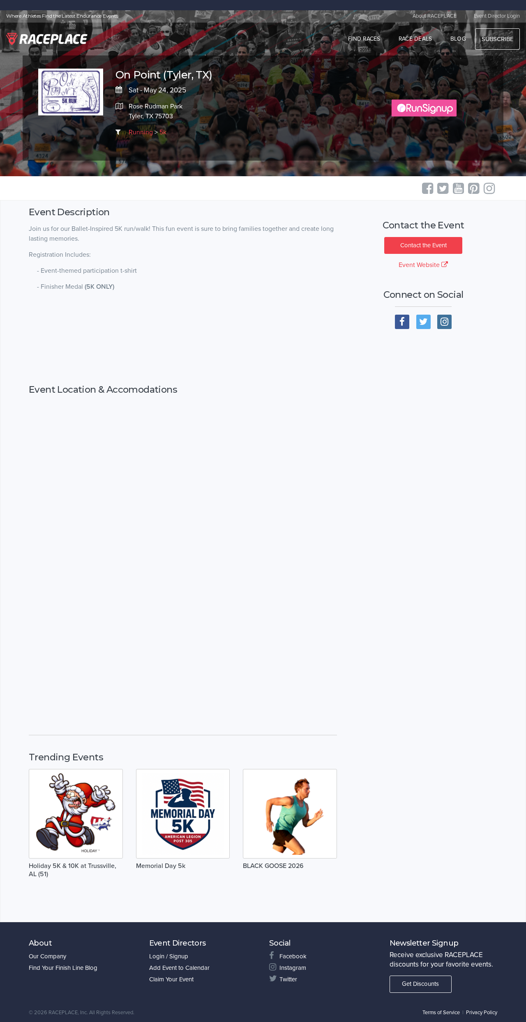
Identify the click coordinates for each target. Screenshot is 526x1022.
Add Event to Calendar (179, 967)
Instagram (292, 967)
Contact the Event (423, 245)
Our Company (47, 956)
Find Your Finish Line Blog (63, 967)
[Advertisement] (183, 338)
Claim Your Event (171, 979)
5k (162, 132)
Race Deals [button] (415, 38)
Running (141, 132)
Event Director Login (497, 16)
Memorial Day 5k (160, 866)
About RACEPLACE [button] (435, 16)
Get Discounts (420, 983)
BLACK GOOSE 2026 (273, 866)
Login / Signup (168, 956)
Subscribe (497, 39)
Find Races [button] (364, 38)
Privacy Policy (481, 1012)
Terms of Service (441, 1012)
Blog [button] (458, 38)
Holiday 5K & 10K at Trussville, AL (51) (72, 870)
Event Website (420, 265)
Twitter (288, 979)
